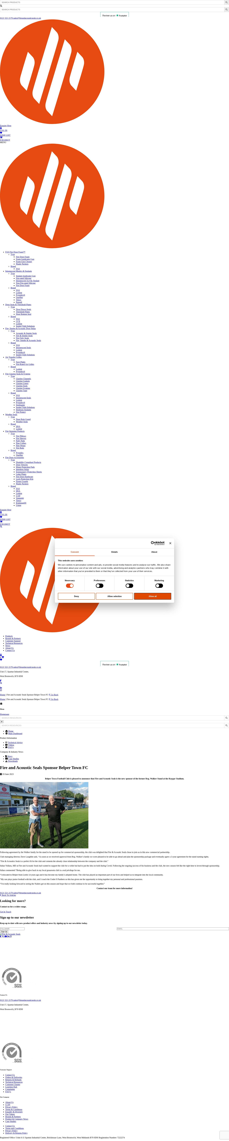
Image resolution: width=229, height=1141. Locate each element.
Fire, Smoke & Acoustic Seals (28, 340)
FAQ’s (11, 747)
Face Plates (20, 362)
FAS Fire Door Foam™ (15, 252)
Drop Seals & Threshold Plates (18, 304)
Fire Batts (20, 448)
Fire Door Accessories (14, 457)
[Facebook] (0, 681)
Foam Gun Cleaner (24, 261)
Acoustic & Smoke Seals (26, 333)
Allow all (153, 596)
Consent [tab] (75, 552)
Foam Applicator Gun (25, 259)
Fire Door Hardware (24, 477)
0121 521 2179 (6, 18)
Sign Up (4, 932)
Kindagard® (21, 503)
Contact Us (10, 650)
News (7, 646)
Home (2, 695)
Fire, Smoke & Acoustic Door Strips (20, 328)
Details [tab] (114, 552)
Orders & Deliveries (13, 1077)
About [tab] (154, 552)
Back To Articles (8, 895)
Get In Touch (5, 912)
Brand (13, 266)
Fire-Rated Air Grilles (25, 364)
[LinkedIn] (1, 688)
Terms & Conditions (13, 1109)
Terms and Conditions (14, 1128)
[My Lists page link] (1, 660)
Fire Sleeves (21, 438)
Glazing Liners (22, 383)
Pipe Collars (21, 443)
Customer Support (13, 641)
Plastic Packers (22, 264)
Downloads (13, 761)
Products (9, 636)
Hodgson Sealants (23, 410)
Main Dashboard (15, 733)
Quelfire (19, 297)
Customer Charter (12, 1084)
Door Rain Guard (23, 419)
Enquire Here (5, 126)
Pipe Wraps (20, 445)
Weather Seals (11, 414)
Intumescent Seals (23, 347)
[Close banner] (170, 543)
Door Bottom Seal (23, 314)
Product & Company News (16, 1119)
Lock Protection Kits (24, 479)
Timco (18, 300)
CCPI (7, 1105)
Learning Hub (11, 1087)
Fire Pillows (21, 436)
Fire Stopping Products (15, 431)
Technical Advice (15, 742)
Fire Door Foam (22, 257)
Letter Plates (21, 474)
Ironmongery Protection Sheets (29, 472)
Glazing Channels (23, 379)
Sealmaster (20, 405)
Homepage (4, 714)
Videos (11, 745)
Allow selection (114, 596)
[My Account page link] (1, 655)
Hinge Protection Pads (25, 467)
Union (18, 505)
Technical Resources (14, 643)
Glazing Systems (23, 388)
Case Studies (13, 759)
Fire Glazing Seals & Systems (17, 374)
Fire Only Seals (22, 338)
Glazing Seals (21, 386)
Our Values (10, 1114)
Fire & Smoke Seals (24, 336)
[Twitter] (1, 683)
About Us (9, 648)
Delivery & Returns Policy (16, 1133)
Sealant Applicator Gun (26, 276)
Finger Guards (22, 481)
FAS (18, 269)
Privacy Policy (11, 1107)
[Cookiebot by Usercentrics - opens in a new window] (152, 543)
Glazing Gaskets (23, 381)
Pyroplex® (20, 295)
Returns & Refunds (13, 1080)
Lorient (19, 293)
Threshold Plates (23, 312)
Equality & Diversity (14, 1112)
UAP (18, 496)
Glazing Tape (21, 390)
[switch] (99, 586)
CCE (18, 321)
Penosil (19, 302)
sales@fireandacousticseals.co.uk (27, 18)
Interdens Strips (22, 469)
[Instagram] (1, 690)
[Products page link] (1, 526)
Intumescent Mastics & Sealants (18, 271)
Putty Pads (20, 441)
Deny (76, 596)
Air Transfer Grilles (13, 357)
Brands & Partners (13, 638)
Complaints (10, 1089)
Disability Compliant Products (28, 462)
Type (13, 254)
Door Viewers (22, 465)
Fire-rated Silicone (23, 278)
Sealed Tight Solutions (25, 326)
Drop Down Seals (23, 309)
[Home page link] (114, 123)
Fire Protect (21, 412)
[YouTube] (1, 685)
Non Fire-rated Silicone (26, 283)
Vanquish (20, 498)
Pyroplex (19, 453)
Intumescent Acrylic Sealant (27, 281)
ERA (18, 426)
